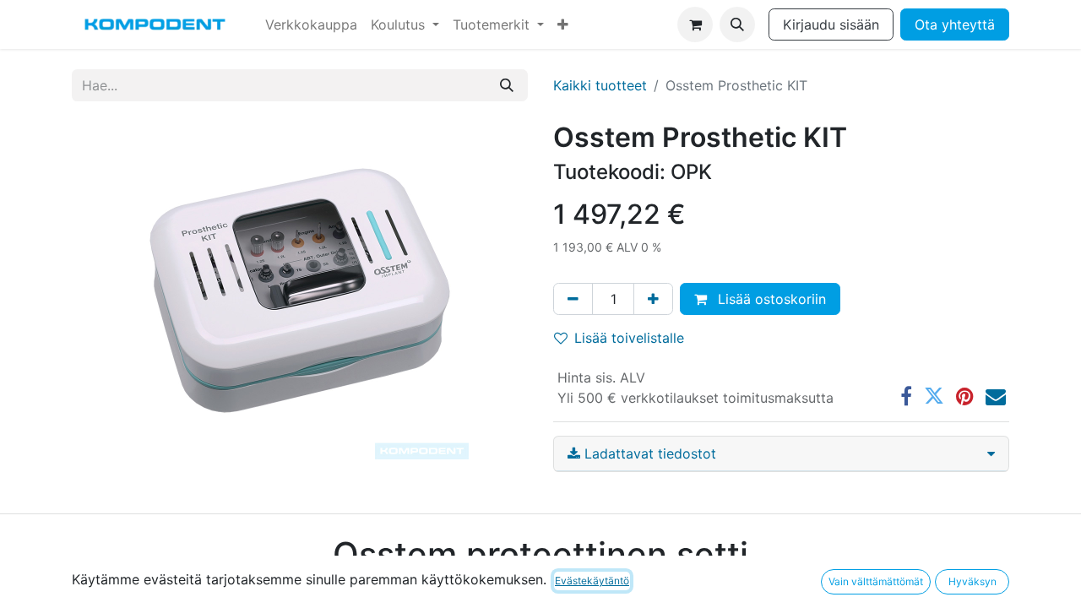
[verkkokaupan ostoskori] (695, 24)
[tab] (781, 454)
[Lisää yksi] (653, 299)
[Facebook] (906, 396)
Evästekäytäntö (592, 580)
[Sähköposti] (996, 396)
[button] (737, 24)
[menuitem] (311, 24)
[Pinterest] (965, 396)
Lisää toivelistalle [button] (629, 337)
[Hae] (507, 85)
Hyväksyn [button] (972, 581)
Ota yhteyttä (955, 24)
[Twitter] (934, 396)
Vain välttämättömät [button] (875, 581)
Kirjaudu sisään (831, 24)
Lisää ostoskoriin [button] (770, 298)
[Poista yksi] (573, 299)
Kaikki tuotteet (600, 85)
